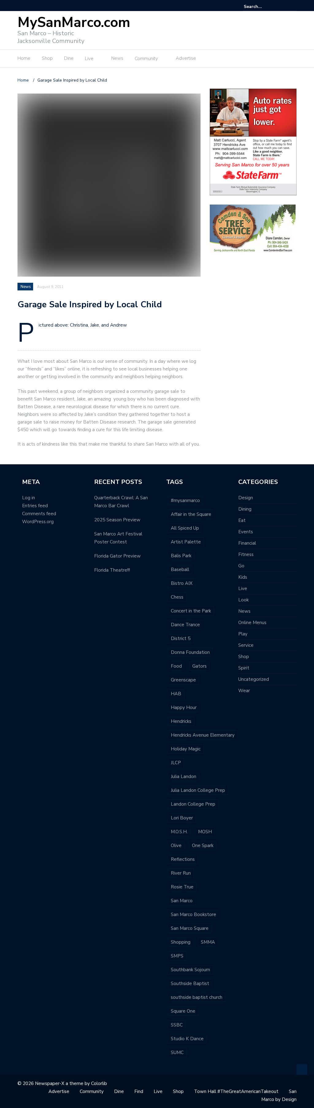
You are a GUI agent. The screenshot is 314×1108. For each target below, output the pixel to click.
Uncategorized (253, 679)
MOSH (205, 832)
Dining (244, 509)
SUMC (177, 1052)
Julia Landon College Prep (198, 790)
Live (89, 59)
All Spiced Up (185, 528)
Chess (177, 597)
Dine (69, 58)
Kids (242, 577)
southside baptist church (196, 997)
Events (245, 532)
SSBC (177, 1025)
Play (242, 634)
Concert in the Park (191, 611)
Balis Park (181, 556)
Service (246, 645)
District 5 (180, 638)
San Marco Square (190, 928)
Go (241, 566)
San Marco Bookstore (193, 914)
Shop (47, 58)
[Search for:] (262, 6)
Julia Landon (183, 776)
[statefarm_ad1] (253, 141)
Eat (242, 520)
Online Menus (252, 622)
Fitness (246, 554)
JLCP (176, 763)
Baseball (180, 569)
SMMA (208, 942)
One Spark (202, 845)
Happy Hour (184, 707)
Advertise (186, 58)
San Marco (182, 901)
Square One (183, 1011)
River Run (181, 873)
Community (146, 59)
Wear (244, 691)
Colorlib (99, 1083)
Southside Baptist (190, 983)
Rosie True (182, 887)
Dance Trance (185, 625)
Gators (199, 666)
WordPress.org (38, 522)
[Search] (293, 6)
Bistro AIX (182, 583)
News (117, 58)
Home (23, 58)
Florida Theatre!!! (112, 570)
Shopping (180, 942)
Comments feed (39, 514)
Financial (247, 543)
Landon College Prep (193, 804)
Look (243, 600)
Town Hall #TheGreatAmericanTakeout (236, 1091)
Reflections (183, 859)
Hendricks (181, 721)
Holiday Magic (186, 749)
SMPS (177, 956)
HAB (176, 694)
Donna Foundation (190, 652)
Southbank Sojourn (190, 970)
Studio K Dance (187, 1039)
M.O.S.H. (179, 832)
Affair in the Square (191, 514)
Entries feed (35, 506)
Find (138, 1091)
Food (176, 666)
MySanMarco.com (73, 22)
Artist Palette (186, 542)
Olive (176, 845)
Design (245, 498)
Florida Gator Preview (117, 556)
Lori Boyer (182, 818)
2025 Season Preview (117, 520)
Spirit (243, 668)
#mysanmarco (185, 500)
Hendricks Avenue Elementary (203, 735)
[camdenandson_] (253, 228)
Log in (28, 498)
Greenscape (183, 680)
